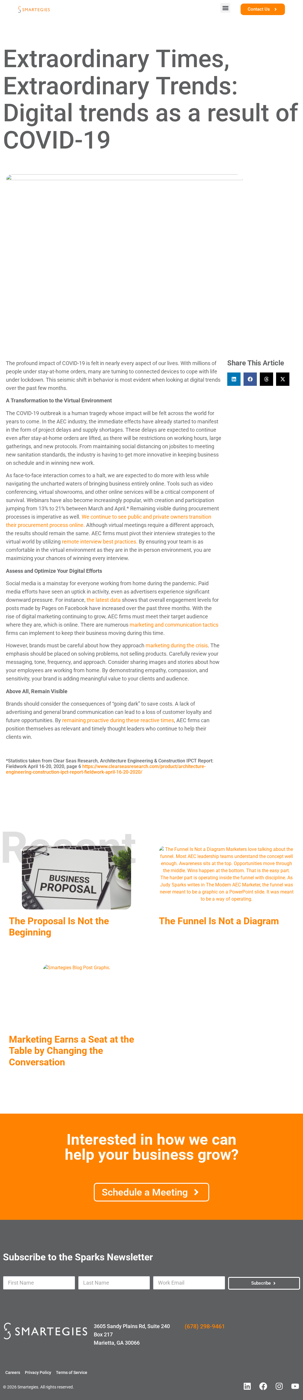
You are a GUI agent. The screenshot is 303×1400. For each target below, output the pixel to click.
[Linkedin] (247, 1386)
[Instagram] (279, 1386)
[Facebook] (263, 1386)
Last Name (91, 1272)
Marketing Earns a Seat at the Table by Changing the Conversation (71, 1051)
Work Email (166, 1272)
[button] (225, 8)
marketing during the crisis (177, 645)
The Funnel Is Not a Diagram (220, 921)
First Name (16, 1272)
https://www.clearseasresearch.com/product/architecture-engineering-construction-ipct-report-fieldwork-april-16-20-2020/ (106, 769)
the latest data (104, 600)
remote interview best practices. (100, 541)
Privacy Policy (38, 1372)
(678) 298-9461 (205, 1326)
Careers (12, 1372)
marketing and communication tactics (174, 625)
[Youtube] (295, 1386)
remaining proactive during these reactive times (118, 720)
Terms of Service (71, 1372)
